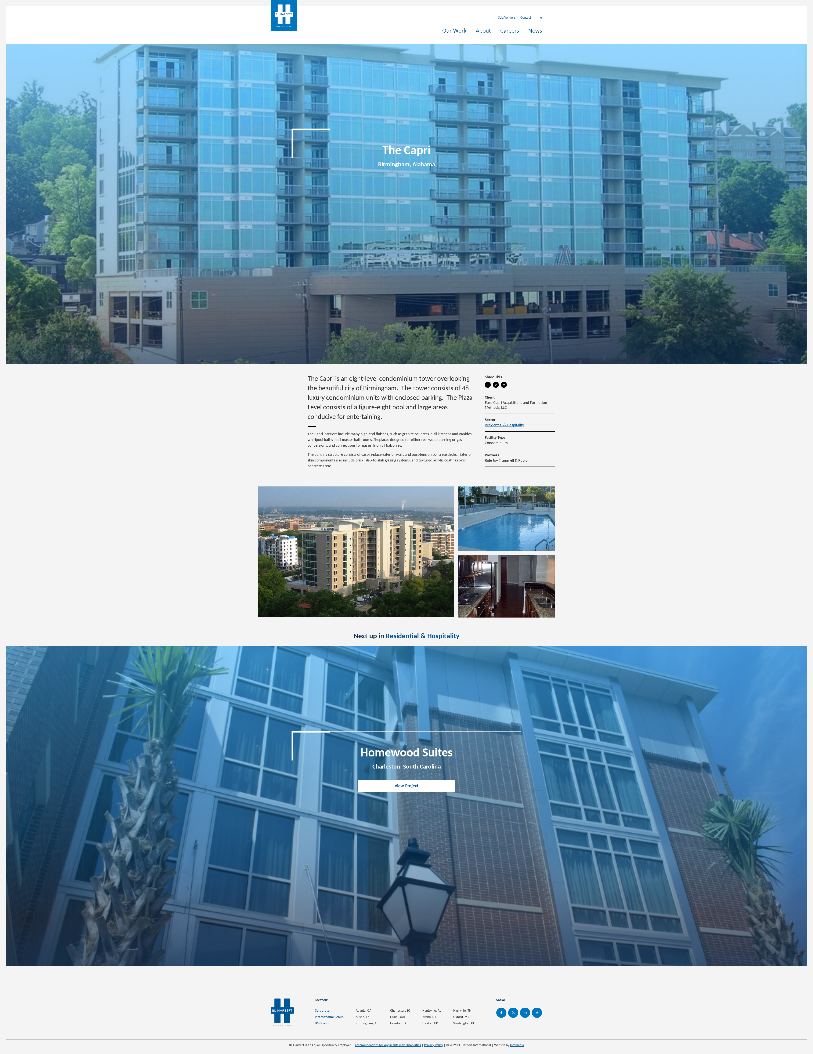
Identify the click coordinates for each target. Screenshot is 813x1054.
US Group (322, 1023)
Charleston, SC (400, 1010)
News (535, 31)
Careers (509, 31)
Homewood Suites (406, 753)
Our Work (454, 31)
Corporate (322, 1010)
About (483, 31)
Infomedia (517, 1045)
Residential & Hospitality (504, 425)
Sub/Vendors (506, 17)
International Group (329, 1017)
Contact (525, 17)
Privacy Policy (433, 1045)
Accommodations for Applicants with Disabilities (388, 1045)
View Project (407, 786)
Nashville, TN (462, 1010)
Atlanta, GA (363, 1010)
